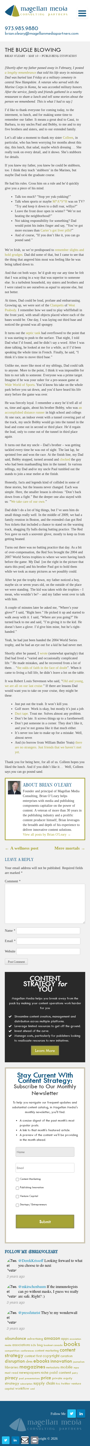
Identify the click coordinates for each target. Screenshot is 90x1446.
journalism (78, 1361)
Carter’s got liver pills (56, 230)
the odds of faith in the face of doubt (42, 668)
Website (10, 951)
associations (21, 1344)
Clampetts (57, 305)
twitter (65, 1383)
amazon (52, 1338)
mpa (76, 1367)
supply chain (44, 1383)
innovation (61, 1361)
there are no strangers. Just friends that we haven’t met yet (48, 747)
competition (12, 1350)
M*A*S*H (60, 201)
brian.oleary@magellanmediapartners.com (41, 34)
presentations (32, 1378)
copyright (51, 1355)
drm (29, 1361)
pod (21, 1378)
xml (32, 1388)
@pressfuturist (29, 1312)
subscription (26, 1383)
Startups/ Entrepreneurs (33, 1204)
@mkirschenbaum (32, 1286)
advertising (35, 1338)
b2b (33, 1345)
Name (10, 930)
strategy (12, 1383)
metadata (53, 1367)
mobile (66, 1367)
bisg (40, 1345)
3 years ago (16, 1276)
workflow (22, 1388)
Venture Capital (29, 1196)
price (46, 1377)
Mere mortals (69, 848)
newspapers (29, 1372)
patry (75, 1372)
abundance (15, 1338)
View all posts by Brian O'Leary (47, 834)
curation (66, 1356)
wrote (44, 653)
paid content (60, 1372)
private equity (62, 1378)
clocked (65, 459)
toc (58, 1383)
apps (65, 1338)
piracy (11, 1377)
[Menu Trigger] (82, 13)
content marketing (47, 1350)
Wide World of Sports (20, 385)
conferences (27, 1350)
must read (11, 1372)
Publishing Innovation (32, 1187)
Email (10, 941)
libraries (11, 1367)
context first (33, 1356)
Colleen (68, 137)
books (72, 1344)
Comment (13, 881)
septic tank (33, 333)
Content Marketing (30, 1179)
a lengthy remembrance (20, 72)
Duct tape (21, 713)
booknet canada (53, 1345)
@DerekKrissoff (30, 1260)
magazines (32, 1366)
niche (44, 1372)
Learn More (45, 1050)
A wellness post (21, 848)
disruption (15, 1361)
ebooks (41, 1361)
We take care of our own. (28, 501)
